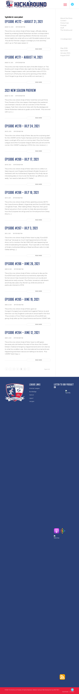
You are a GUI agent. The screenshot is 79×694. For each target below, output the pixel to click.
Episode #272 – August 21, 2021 (24, 21)
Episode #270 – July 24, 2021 (22, 126)
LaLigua (31, 401)
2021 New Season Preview (20, 90)
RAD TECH (56, 690)
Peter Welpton (21, 27)
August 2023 (65, 55)
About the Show (66, 18)
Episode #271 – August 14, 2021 (23, 57)
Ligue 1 (31, 398)
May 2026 (63, 48)
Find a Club (64, 23)
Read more (38, 49)
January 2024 (65, 53)
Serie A (31, 395)
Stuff (62, 28)
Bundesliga (32, 391)
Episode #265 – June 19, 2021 (22, 299)
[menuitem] (64, 4)
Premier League (34, 388)
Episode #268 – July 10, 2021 (22, 192)
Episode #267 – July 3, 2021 (21, 228)
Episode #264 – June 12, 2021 (22, 332)
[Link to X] (72, 4)
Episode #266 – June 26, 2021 (22, 264)
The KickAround (66, 30)
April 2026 (64, 51)
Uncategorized (65, 39)
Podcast (63, 25)
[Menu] (64, 4)
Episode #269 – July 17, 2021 (22, 159)
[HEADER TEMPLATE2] (26, 4)
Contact (63, 20)
